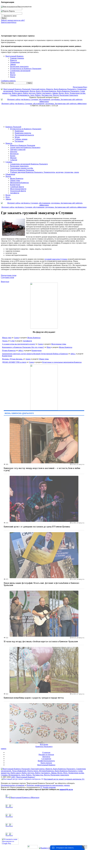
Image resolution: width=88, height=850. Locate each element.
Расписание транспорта (19, 166)
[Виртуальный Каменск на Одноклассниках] (44, 806)
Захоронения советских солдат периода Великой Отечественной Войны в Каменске (35, 354)
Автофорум (14, 193)
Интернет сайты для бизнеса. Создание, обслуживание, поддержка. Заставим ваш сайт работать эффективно (44, 104)
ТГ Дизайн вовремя (47, 787)
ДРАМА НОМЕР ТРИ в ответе (14, 362)
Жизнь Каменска (16, 178)
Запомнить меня (10, 16)
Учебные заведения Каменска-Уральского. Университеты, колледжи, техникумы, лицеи (44, 172)
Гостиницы (19, 141)
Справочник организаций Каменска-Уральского (29, 164)
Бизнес (12, 156)
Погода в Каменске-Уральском (22, 170)
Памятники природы (23, 133)
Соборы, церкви (21, 139)
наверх (3, 749)
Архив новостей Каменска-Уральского (25, 147)
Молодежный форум (18, 189)
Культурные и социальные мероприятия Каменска (62, 362)
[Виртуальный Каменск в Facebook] (44, 825)
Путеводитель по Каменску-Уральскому (25, 129)
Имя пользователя (24, 7)
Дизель (5, 341)
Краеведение (15, 185)
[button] (3, 27)
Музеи (17, 137)
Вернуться (5, 282)
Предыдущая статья (8, 275)
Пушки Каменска (9, 350)
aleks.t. (20, 350)
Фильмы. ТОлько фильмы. (12, 359)
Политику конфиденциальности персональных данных (48, 785)
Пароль (11, 11)
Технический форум (18, 191)
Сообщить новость (8, 81)
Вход (85, 87)
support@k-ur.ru (66, 789)
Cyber (12, 341)
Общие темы (15, 180)
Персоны (13, 152)
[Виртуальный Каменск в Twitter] (44, 815)
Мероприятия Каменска (19, 183)
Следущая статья (7, 277)
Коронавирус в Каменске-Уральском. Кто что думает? (23, 347)
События (13, 160)
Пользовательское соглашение (13, 785)
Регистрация (78, 87)
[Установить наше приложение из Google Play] (10, 844)
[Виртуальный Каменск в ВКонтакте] (44, 796)
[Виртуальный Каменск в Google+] (44, 834)
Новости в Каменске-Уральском (22, 145)
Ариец (16, 338)
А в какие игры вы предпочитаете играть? (18, 344)
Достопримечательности (24, 135)
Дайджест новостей (17, 149)
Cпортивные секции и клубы (21, 168)
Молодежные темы (58, 344)
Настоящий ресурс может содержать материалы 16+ (64, 779)
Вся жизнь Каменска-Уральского (44, 745)
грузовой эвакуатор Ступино (55, 259)
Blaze (49, 347)
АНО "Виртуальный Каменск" (23, 777)
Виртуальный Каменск (14, 56)
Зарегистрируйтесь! (8, 22)
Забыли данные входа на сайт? (13, 20)
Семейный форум (17, 187)
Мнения (13, 158)
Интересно (14, 154)
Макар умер (6, 338)
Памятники (19, 131)
